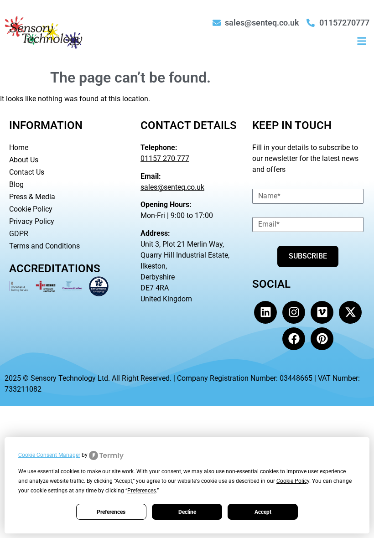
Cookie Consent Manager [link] (49, 455)
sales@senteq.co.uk (172, 187)
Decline (187, 512)
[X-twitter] (350, 312)
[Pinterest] (322, 338)
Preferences (111, 512)
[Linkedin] (265, 312)
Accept (263, 512)
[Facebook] (293, 338)
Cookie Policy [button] (292, 481)
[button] (361, 40)
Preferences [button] (141, 490)
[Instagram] (293, 312)
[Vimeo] (322, 312)
